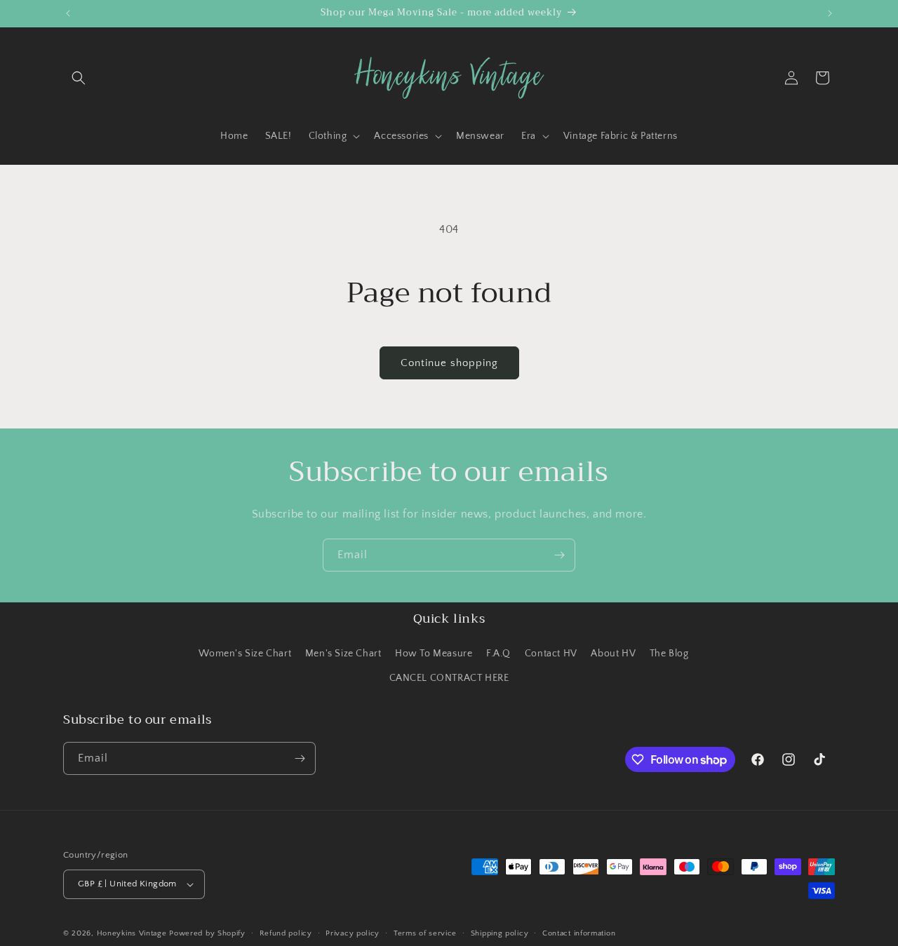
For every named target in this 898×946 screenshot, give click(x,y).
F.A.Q (498, 652)
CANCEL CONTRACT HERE (449, 678)
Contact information (578, 932)
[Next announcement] (830, 13)
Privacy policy (353, 932)
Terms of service (425, 932)
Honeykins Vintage (132, 933)
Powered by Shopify (207, 933)
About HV (613, 652)
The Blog (669, 652)
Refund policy (286, 932)
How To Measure (433, 652)
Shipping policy (500, 932)
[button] (78, 77)
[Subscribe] (559, 555)
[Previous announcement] (68, 13)
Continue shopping (449, 363)
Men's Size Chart (343, 652)
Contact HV (551, 652)
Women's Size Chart (245, 652)
